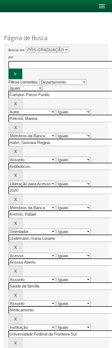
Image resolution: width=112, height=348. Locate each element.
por (10, 57)
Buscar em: (16, 50)
